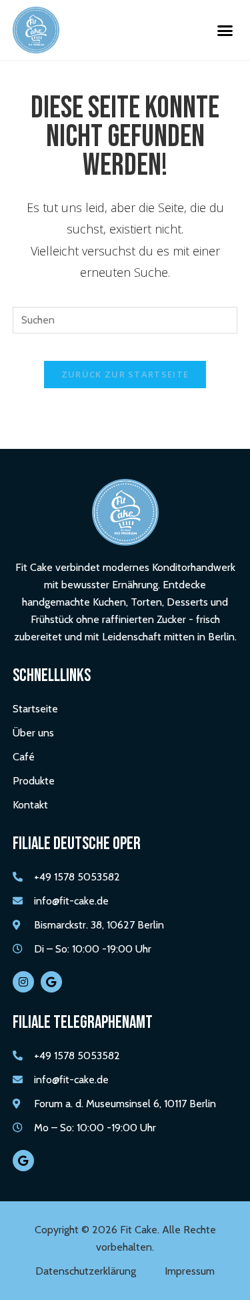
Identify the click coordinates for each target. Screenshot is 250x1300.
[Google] (51, 982)
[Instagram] (23, 982)
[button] (225, 30)
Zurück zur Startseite (125, 374)
